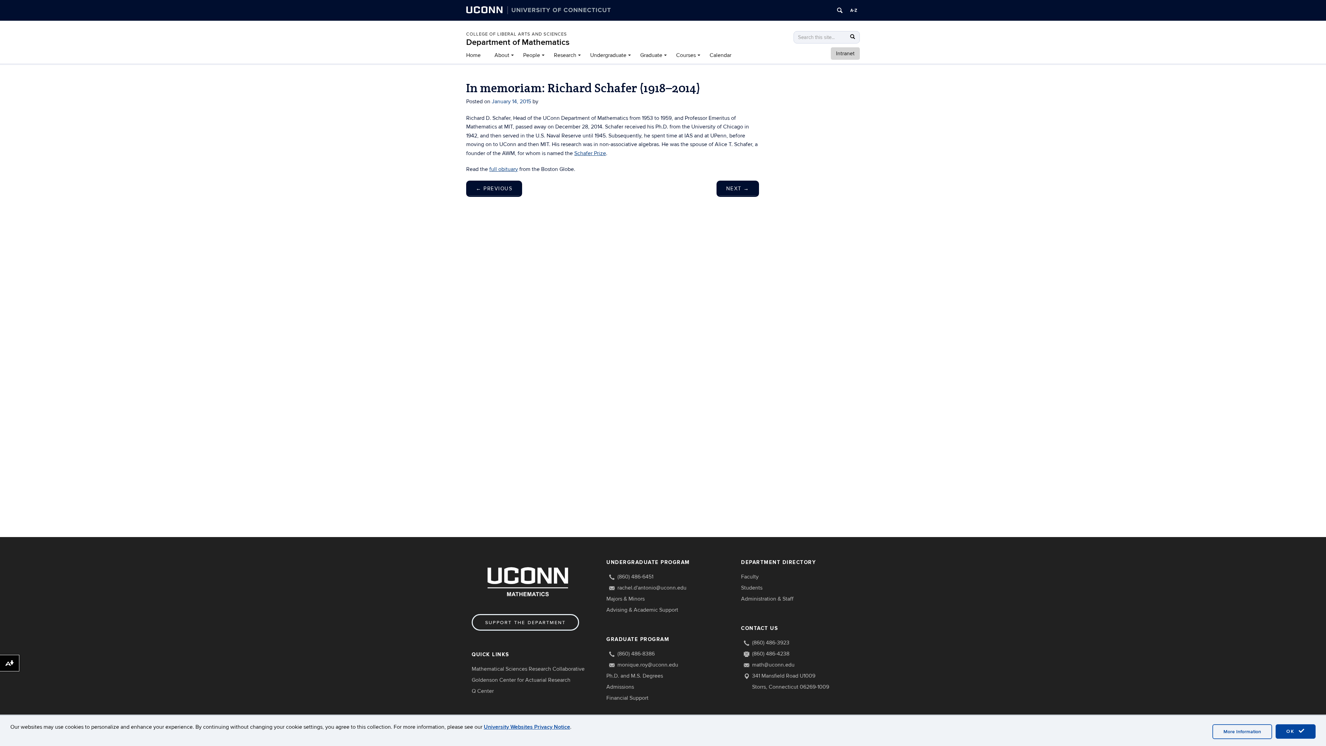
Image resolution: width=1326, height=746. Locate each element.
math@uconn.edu (773, 664)
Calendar (720, 55)
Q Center (483, 691)
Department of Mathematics (517, 42)
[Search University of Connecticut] (839, 10)
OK (1291, 731)
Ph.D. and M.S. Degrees (634, 675)
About (501, 55)
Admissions (620, 686)
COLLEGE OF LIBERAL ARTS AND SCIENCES (516, 34)
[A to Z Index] (853, 10)
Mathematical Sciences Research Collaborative (528, 669)
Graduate (651, 55)
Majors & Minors (625, 598)
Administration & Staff (767, 598)
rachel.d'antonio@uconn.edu (651, 587)
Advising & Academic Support (642, 609)
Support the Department (525, 622)
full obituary (503, 169)
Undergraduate (608, 55)
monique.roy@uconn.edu (647, 664)
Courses (686, 55)
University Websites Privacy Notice (527, 727)
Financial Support (627, 698)
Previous (494, 188)
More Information (1242, 732)
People (531, 55)
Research (565, 55)
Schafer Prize (590, 153)
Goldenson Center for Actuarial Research (521, 680)
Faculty (750, 576)
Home (473, 55)
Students (751, 587)
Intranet (845, 53)
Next (737, 188)
